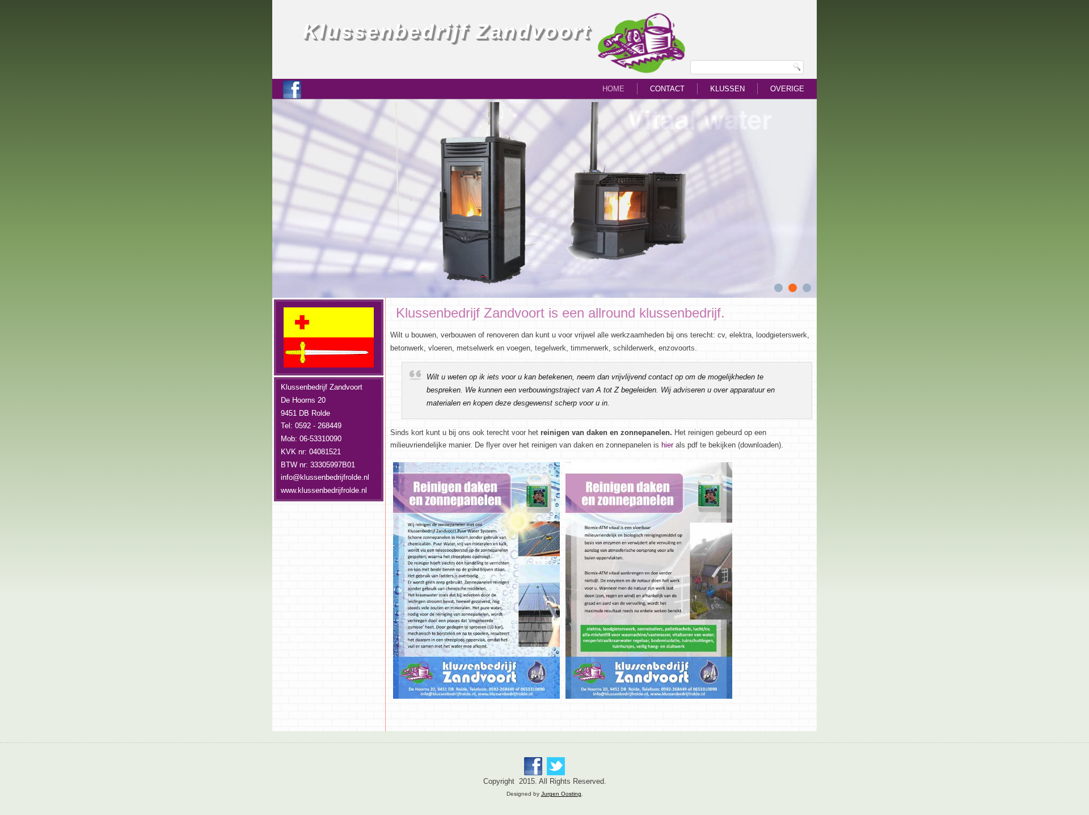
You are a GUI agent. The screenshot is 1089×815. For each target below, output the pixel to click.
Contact (667, 89)
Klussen (727, 89)
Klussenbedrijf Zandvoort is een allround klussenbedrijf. (560, 312)
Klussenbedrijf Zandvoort (447, 31)
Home (613, 89)
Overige (787, 89)
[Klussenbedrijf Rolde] (292, 90)
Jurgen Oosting (561, 794)
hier (667, 445)
